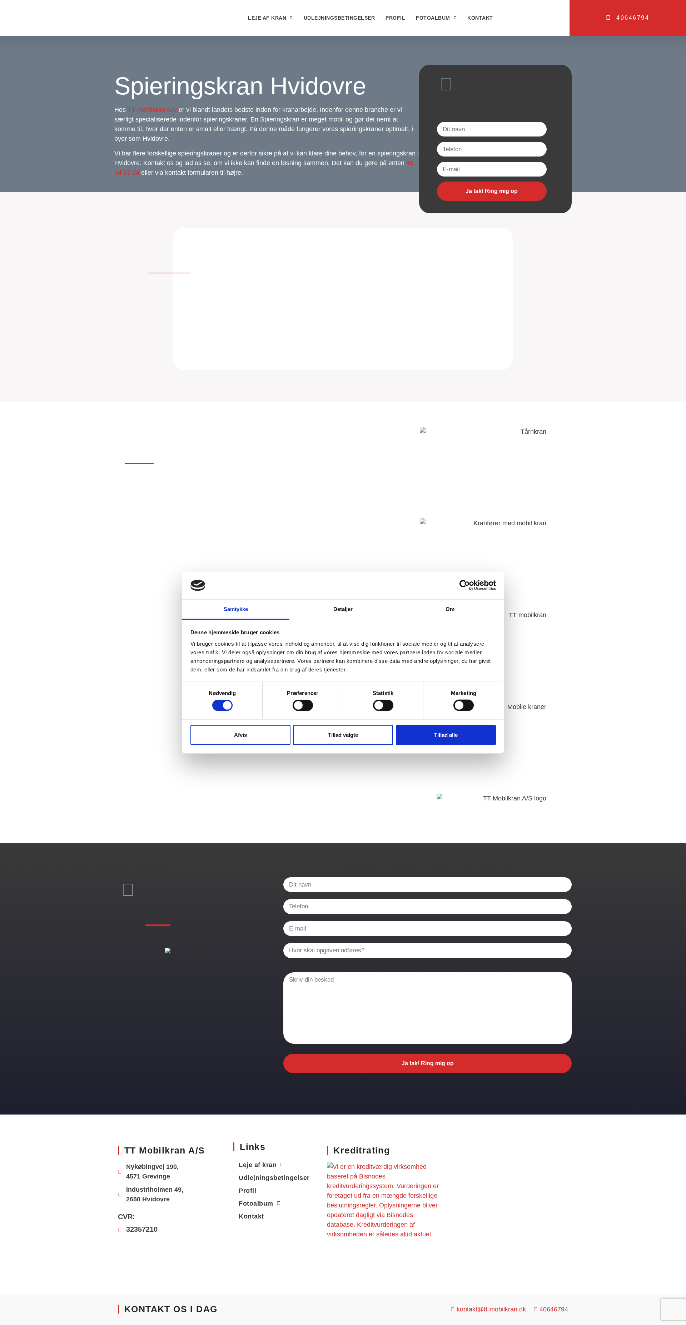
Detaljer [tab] (343, 609)
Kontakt (480, 18)
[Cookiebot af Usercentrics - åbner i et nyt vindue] (464, 585)
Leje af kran (267, 18)
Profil (395, 18)
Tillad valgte (343, 734)
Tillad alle (446, 734)
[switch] (303, 705)
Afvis (240, 734)
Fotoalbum (433, 18)
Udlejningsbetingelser (339, 18)
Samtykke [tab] (236, 609)
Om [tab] (450, 609)
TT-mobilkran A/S (152, 109)
